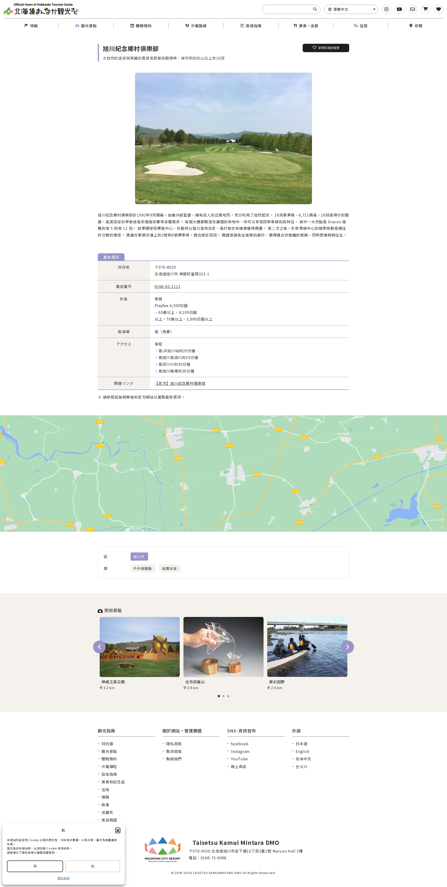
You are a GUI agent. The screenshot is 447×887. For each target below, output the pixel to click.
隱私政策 (63, 878)
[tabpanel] (140, 653)
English (302, 751)
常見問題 (109, 820)
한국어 (301, 766)
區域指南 (253, 25)
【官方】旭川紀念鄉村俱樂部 (180, 383)
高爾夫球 (169, 568)
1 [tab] (219, 696)
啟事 (105, 804)
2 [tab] (223, 696)
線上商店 (239, 766)
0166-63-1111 (168, 286)
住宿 (364, 25)
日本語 (301, 743)
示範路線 (199, 25)
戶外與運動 (142, 568)
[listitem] (223, 138)
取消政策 (174, 751)
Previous (99, 647)
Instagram (240, 751)
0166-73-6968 (214, 857)
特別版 (107, 743)
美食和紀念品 (113, 782)
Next (347, 647)
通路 (105, 797)
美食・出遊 (308, 25)
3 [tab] (228, 696)
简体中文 (303, 759)
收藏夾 (107, 812)
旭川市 (138, 556)
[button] (117, 830)
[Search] (315, 9)
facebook (239, 743)
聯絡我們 (174, 759)
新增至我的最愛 (328, 48)
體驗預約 (144, 25)
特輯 (34, 25)
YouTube (239, 759)
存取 (419, 25)
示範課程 (109, 766)
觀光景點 (89, 25)
